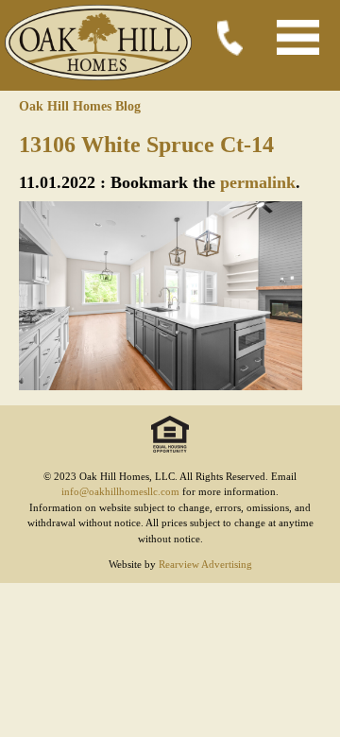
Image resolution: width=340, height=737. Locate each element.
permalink (258, 182)
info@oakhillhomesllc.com (120, 491)
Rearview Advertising (205, 564)
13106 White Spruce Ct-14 (146, 144)
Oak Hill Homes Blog (80, 106)
